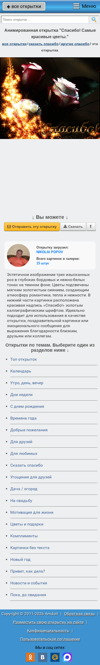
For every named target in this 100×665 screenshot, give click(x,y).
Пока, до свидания (28, 594)
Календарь (20, 371)
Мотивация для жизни (31, 512)
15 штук (42, 263)
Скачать (73, 226)
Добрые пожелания (29, 429)
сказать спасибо (44, 44)
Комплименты (24, 535)
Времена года (23, 418)
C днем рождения (27, 406)
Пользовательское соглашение (50, 639)
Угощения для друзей (31, 477)
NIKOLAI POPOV (49, 252)
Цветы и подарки (26, 524)
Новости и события (28, 583)
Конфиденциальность (48, 630)
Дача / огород (23, 488)
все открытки (24, 6)
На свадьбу (21, 500)
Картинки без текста (29, 547)
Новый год (20, 559)
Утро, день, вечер (26, 382)
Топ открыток (23, 359)
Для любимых (23, 453)
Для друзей (21, 441)
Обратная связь (79, 613)
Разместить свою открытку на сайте (48, 622)
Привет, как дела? (27, 571)
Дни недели (21, 394)
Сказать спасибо (26, 465)
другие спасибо (75, 44)
